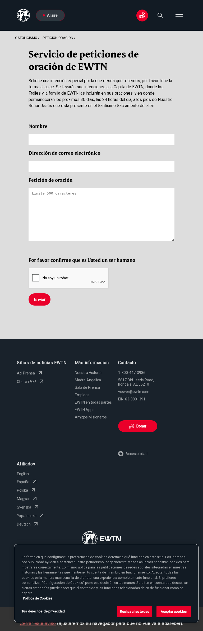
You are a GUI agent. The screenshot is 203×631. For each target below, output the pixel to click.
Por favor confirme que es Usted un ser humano (82, 260)
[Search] (160, 15)
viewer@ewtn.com (133, 392)
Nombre (38, 126)
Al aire (52, 15)
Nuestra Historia (88, 372)
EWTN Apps (84, 410)
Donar (141, 426)
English (23, 474)
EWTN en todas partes (93, 402)
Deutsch (24, 524)
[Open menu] (179, 15)
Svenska (24, 507)
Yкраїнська (26, 516)
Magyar (23, 499)
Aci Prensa (26, 373)
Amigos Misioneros (91, 417)
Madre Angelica (88, 380)
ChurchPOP (26, 382)
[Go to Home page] (101, 539)
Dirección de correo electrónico (64, 153)
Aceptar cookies (174, 612)
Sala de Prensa (87, 387)
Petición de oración (50, 180)
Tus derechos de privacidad (43, 611)
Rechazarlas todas (134, 612)
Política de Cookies (37, 598)
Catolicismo (26, 38)
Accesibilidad (136, 454)
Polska (22, 490)
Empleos (82, 395)
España (23, 482)
